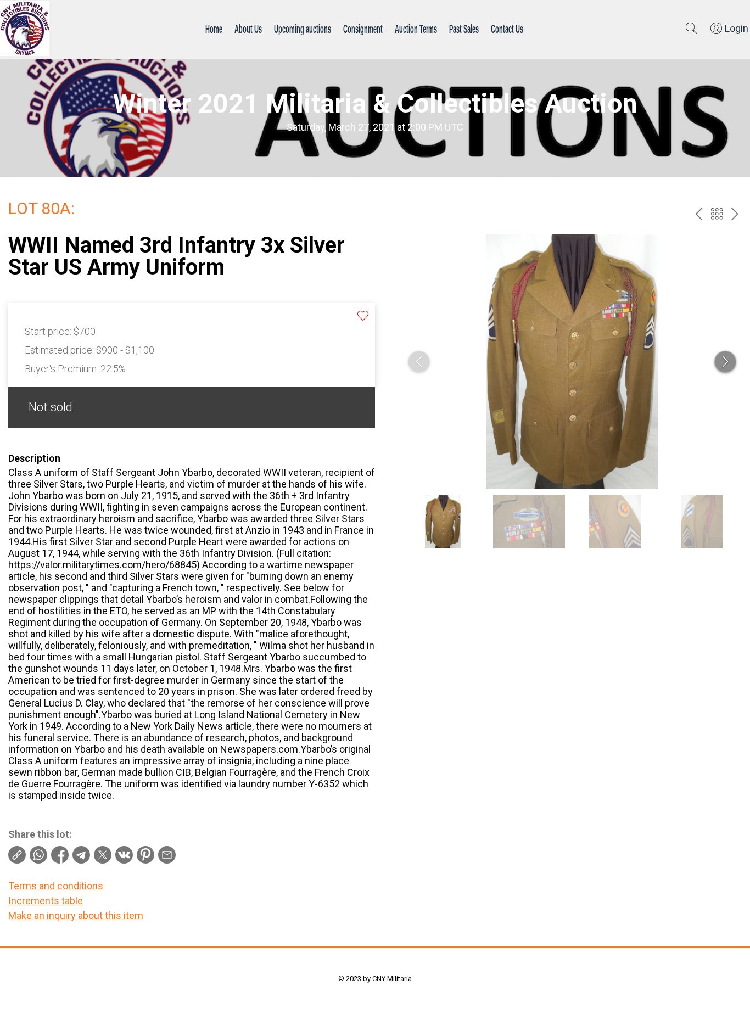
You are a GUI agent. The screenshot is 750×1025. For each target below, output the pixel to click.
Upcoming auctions (302, 28)
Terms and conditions (55, 886)
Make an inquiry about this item (75, 915)
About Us (248, 28)
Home (213, 28)
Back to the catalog (717, 214)
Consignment (363, 28)
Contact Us (507, 28)
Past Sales (464, 28)
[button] (725, 362)
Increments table (45, 900)
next (735, 214)
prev (699, 214)
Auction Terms (416, 28)
